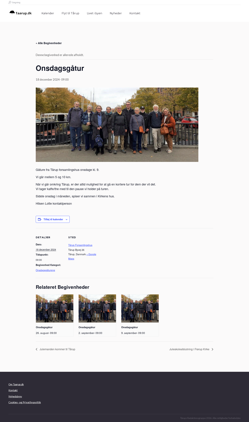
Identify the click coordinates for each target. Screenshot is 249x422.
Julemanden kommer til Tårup (57, 349)
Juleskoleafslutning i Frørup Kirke (189, 349)
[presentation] (54, 308)
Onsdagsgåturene (45, 270)
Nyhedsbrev (15, 396)
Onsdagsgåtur (44, 327)
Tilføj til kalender (53, 219)
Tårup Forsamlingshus (80, 245)
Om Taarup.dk (16, 384)
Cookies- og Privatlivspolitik (24, 402)
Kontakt (13, 390)
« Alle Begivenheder (49, 43)
